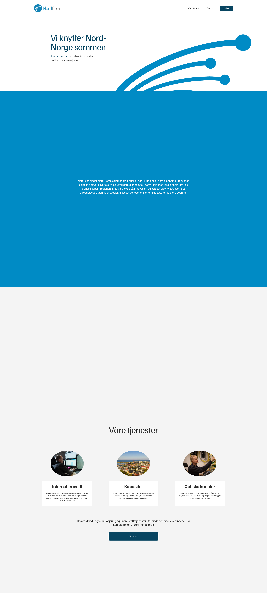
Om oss (210, 8)
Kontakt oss (226, 8)
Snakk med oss (60, 56)
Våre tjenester (195, 8)
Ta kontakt (133, 536)
